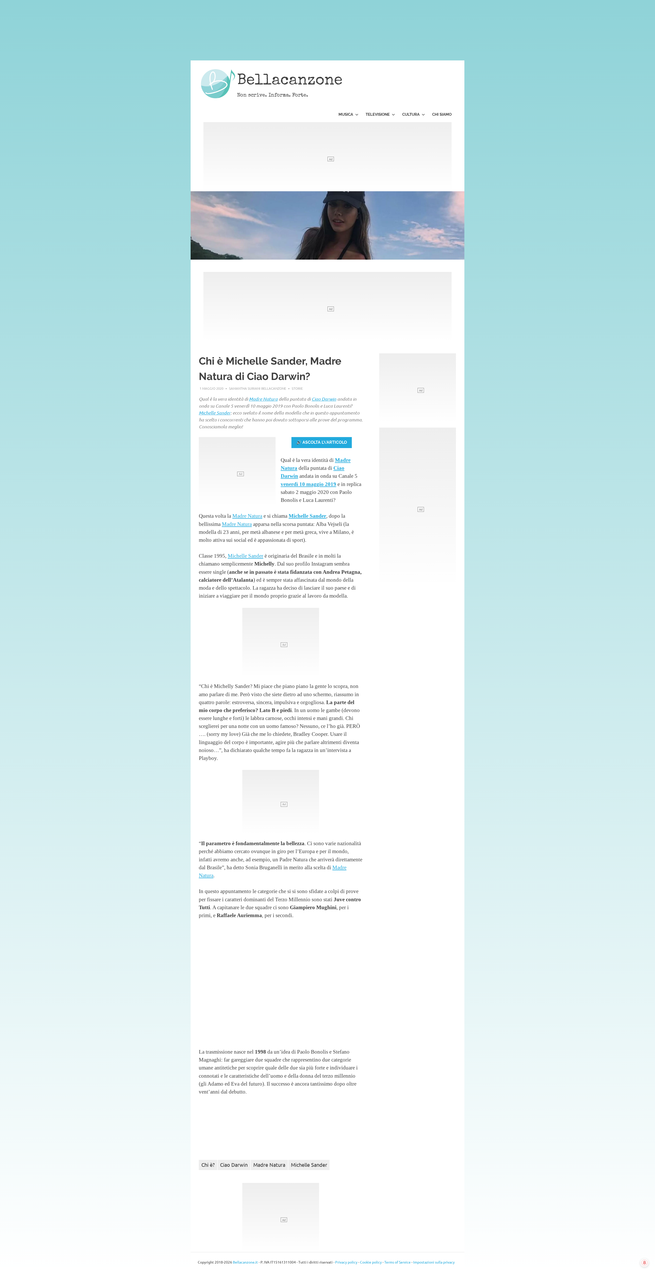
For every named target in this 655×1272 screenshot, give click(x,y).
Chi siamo (442, 114)
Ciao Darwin (324, 399)
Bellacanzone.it (245, 1262)
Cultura (411, 114)
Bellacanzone (290, 81)
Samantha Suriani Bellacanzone (257, 388)
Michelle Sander (215, 413)
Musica (346, 114)
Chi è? (208, 1164)
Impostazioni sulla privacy (434, 1262)
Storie (297, 388)
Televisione (378, 114)
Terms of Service (397, 1262)
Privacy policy (346, 1262)
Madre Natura (263, 399)
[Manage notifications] (644, 1263)
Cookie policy (371, 1262)
